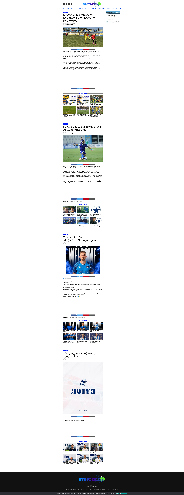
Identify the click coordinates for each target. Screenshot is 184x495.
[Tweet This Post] (80, 49)
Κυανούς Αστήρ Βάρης (82, 317)
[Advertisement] (83, 80)
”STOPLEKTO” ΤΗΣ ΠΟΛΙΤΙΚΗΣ (91, 8)
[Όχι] (182, 493)
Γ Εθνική (68, 8)
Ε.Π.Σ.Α (72, 8)
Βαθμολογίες (109, 8)
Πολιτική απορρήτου (123, 493)
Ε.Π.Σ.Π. (76, 8)
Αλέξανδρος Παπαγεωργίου (73, 317)
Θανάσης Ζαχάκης (70, 24)
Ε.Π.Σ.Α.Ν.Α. (84, 8)
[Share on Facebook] (74, 49)
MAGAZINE (99, 8)
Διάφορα (103, 8)
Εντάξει (117, 493)
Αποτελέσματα (115, 8)
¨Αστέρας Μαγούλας (72, 201)
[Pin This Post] (86, 49)
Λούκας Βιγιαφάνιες (79, 201)
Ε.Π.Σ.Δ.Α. (79, 8)
